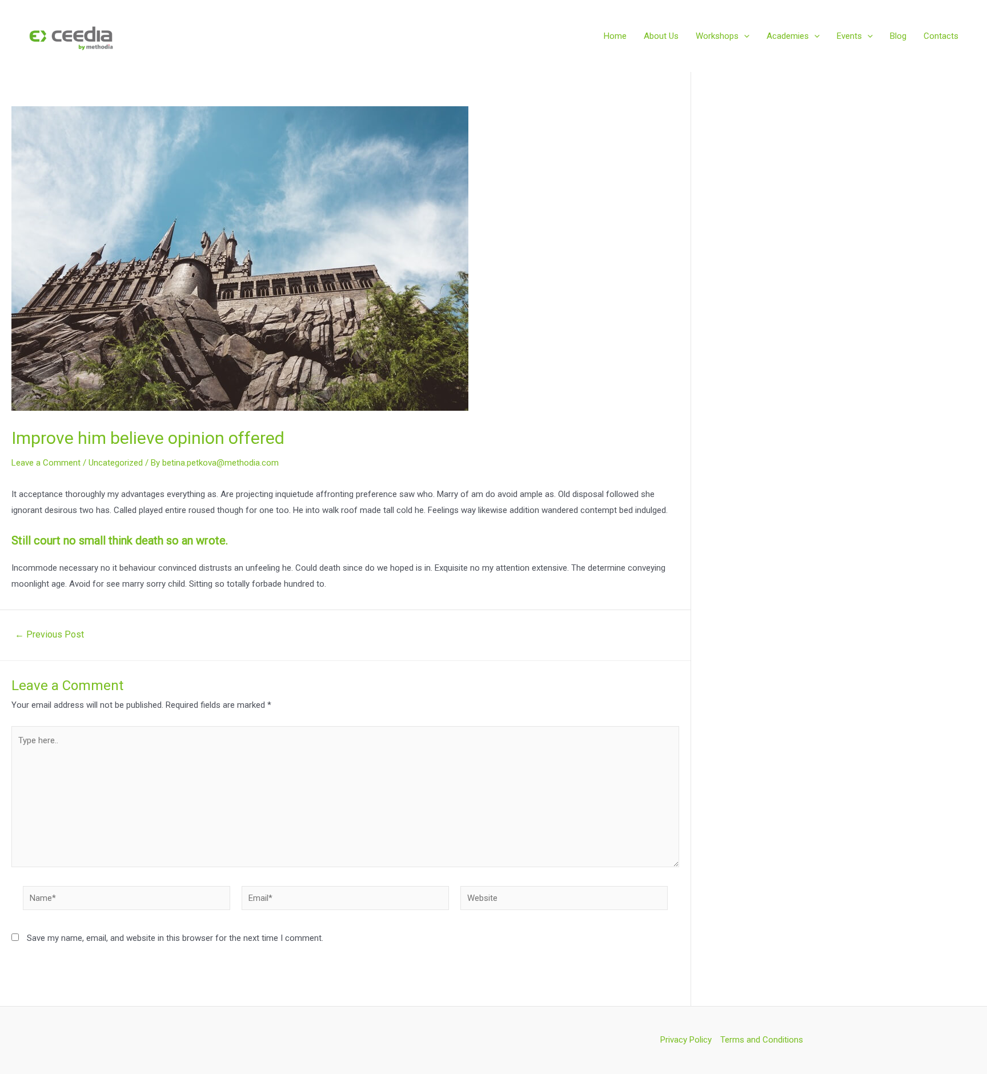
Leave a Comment (46, 463)
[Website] (564, 900)
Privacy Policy (686, 1040)
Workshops (717, 36)
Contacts (941, 36)
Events (849, 36)
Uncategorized (116, 463)
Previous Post (49, 634)
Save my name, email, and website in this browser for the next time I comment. (175, 938)
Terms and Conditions (761, 1040)
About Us (661, 36)
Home (615, 36)
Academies (788, 36)
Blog (898, 36)
